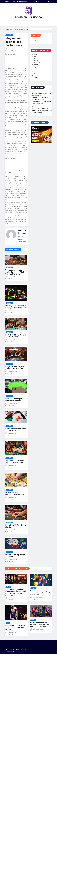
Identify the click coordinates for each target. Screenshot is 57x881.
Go (49, 41)
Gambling (34, 68)
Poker (33, 73)
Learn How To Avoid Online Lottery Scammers (15, 493)
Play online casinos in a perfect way (19, 29)
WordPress (24, 649)
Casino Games (36, 62)
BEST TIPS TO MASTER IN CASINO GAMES (15, 336)
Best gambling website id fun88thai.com (15, 429)
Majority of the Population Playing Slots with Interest (16, 307)
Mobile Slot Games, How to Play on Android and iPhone (15, 627)
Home (7, 29)
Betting (34, 56)
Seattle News (8, 651)
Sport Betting (35, 77)
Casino (34, 58)
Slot (33, 75)
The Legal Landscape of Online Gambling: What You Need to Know (14, 272)
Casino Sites (35, 64)
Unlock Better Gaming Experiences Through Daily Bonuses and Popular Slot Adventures (41, 93)
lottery (34, 70)
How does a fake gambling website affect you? (16, 400)
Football (34, 66)
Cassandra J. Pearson (13, 49)
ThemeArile (17, 651)
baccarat (34, 54)
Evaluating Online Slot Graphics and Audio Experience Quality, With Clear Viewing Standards (42, 110)
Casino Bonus (35, 60)
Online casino (35, 72)
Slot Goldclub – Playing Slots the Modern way (14, 461)
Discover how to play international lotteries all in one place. (40, 593)
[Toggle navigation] (28, 23)
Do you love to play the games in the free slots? (14, 368)
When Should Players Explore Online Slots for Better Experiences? (39, 624)
